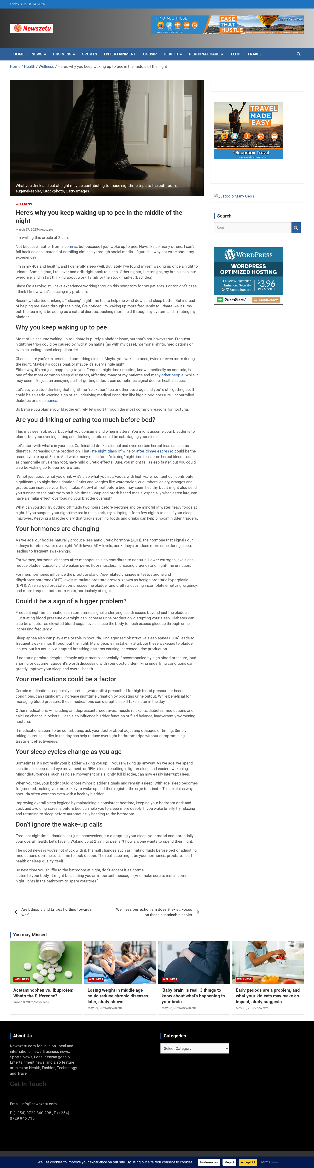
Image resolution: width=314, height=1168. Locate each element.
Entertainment (120, 54)
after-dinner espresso (155, 451)
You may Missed (30, 934)
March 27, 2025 (27, 229)
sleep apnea (46, 400)
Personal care (204, 54)
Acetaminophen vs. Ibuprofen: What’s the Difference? (43, 993)
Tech (235, 54)
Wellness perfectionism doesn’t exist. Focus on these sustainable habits (154, 912)
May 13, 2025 (245, 1008)
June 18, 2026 (23, 1002)
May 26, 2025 (171, 1008)
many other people (167, 375)
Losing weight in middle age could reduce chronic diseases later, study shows (118, 996)
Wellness (24, 204)
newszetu (46, 229)
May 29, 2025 (97, 1008)
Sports (89, 54)
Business (62, 54)
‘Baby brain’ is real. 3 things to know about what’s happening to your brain (193, 996)
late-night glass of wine (110, 451)
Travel (254, 54)
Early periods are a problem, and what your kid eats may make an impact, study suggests (268, 996)
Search (296, 227)
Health (171, 54)
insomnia (69, 246)
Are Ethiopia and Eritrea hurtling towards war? (56, 912)
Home (19, 54)
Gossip (150, 54)
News (36, 54)
